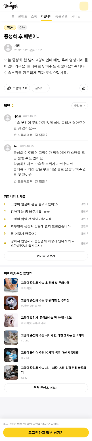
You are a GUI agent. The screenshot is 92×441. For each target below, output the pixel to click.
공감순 (78, 105)
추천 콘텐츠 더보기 (46, 387)
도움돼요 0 (20, 88)
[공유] (83, 88)
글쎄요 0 (40, 88)
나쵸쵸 (17, 116)
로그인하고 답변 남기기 (46, 432)
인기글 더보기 (46, 256)
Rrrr (16, 146)
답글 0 (43, 134)
